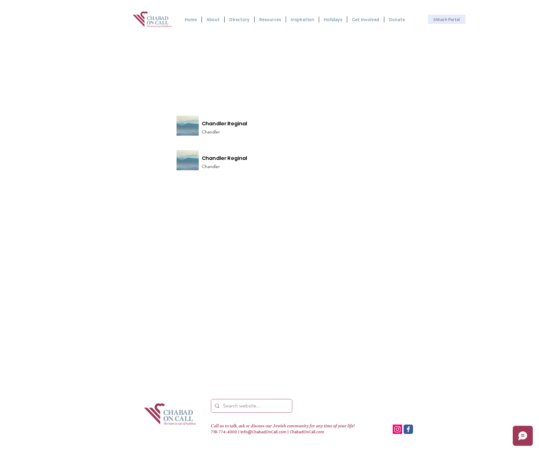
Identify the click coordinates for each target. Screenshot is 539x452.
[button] (270, 19)
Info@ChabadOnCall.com (263, 432)
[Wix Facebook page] (408, 429)
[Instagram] (397, 429)
